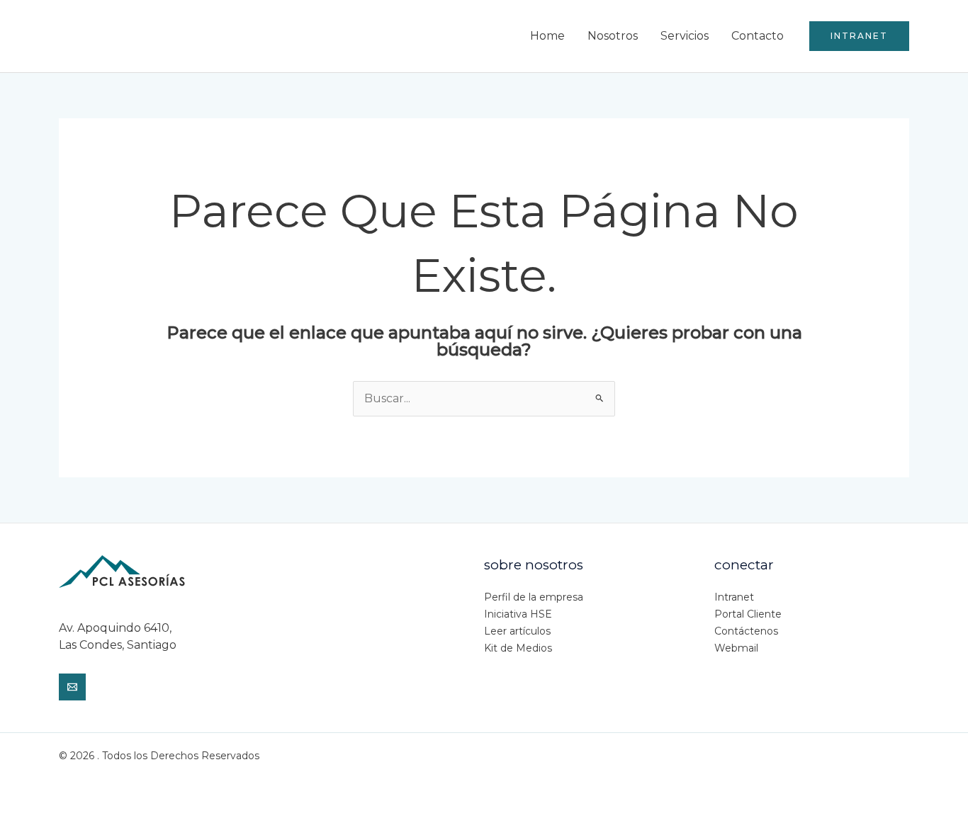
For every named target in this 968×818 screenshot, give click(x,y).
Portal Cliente (748, 614)
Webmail (736, 648)
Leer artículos (517, 631)
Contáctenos (746, 631)
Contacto (757, 35)
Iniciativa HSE (518, 614)
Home (547, 35)
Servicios (684, 35)
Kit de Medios (518, 648)
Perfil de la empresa (533, 597)
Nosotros (612, 35)
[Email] (72, 687)
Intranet (734, 597)
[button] (859, 36)
